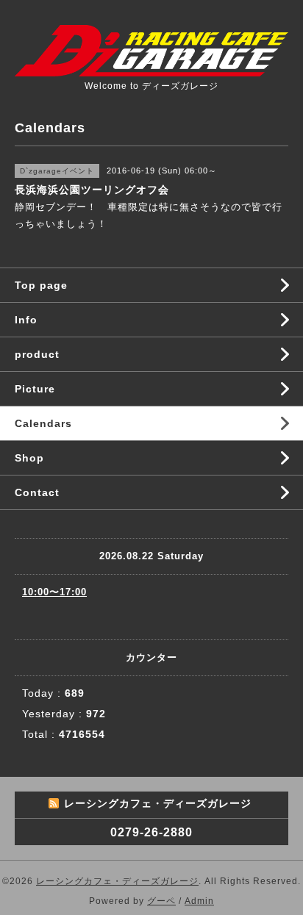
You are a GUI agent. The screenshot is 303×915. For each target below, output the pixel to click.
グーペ (161, 901)
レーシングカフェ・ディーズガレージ (117, 881)
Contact (37, 492)
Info (26, 320)
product (37, 354)
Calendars (43, 423)
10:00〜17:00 (54, 592)
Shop (29, 458)
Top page (41, 285)
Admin (199, 901)
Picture (35, 389)
